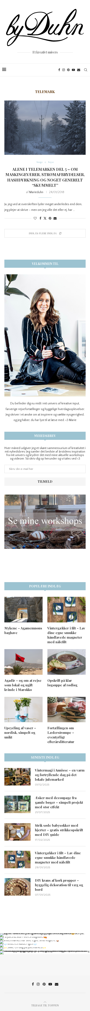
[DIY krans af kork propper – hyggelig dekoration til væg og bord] (17, 887)
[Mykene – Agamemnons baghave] (23, 609)
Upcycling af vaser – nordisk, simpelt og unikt (20, 732)
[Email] (78, 69)
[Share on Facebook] (40, 218)
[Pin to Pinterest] (50, 218)
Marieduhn (36, 192)
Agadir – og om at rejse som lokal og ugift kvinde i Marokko (23, 685)
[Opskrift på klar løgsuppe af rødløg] (66, 662)
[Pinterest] (68, 69)
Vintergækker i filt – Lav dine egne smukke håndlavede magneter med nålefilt (66, 635)
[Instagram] (63, 69)
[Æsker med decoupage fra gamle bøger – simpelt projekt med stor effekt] (17, 804)
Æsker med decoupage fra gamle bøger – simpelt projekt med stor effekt (59, 802)
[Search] (85, 69)
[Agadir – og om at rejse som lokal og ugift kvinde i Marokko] (23, 662)
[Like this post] (35, 218)
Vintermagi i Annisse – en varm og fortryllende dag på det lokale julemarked (60, 775)
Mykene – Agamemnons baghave (23, 630)
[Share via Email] (55, 218)
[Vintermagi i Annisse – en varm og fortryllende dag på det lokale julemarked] (17, 777)
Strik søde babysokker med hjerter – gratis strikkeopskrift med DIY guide (59, 830)
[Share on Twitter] (45, 218)
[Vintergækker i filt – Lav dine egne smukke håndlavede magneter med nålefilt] (66, 609)
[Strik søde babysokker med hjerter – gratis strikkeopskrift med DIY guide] (17, 832)
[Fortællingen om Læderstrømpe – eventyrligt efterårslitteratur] (66, 709)
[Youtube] (73, 69)
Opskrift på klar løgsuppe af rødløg (62, 682)
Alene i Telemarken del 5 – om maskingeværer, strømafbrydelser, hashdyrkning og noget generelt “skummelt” (45, 177)
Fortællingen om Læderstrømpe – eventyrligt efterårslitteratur (60, 735)
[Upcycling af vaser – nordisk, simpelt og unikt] (23, 709)
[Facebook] (59, 69)
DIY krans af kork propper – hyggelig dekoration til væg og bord (59, 885)
